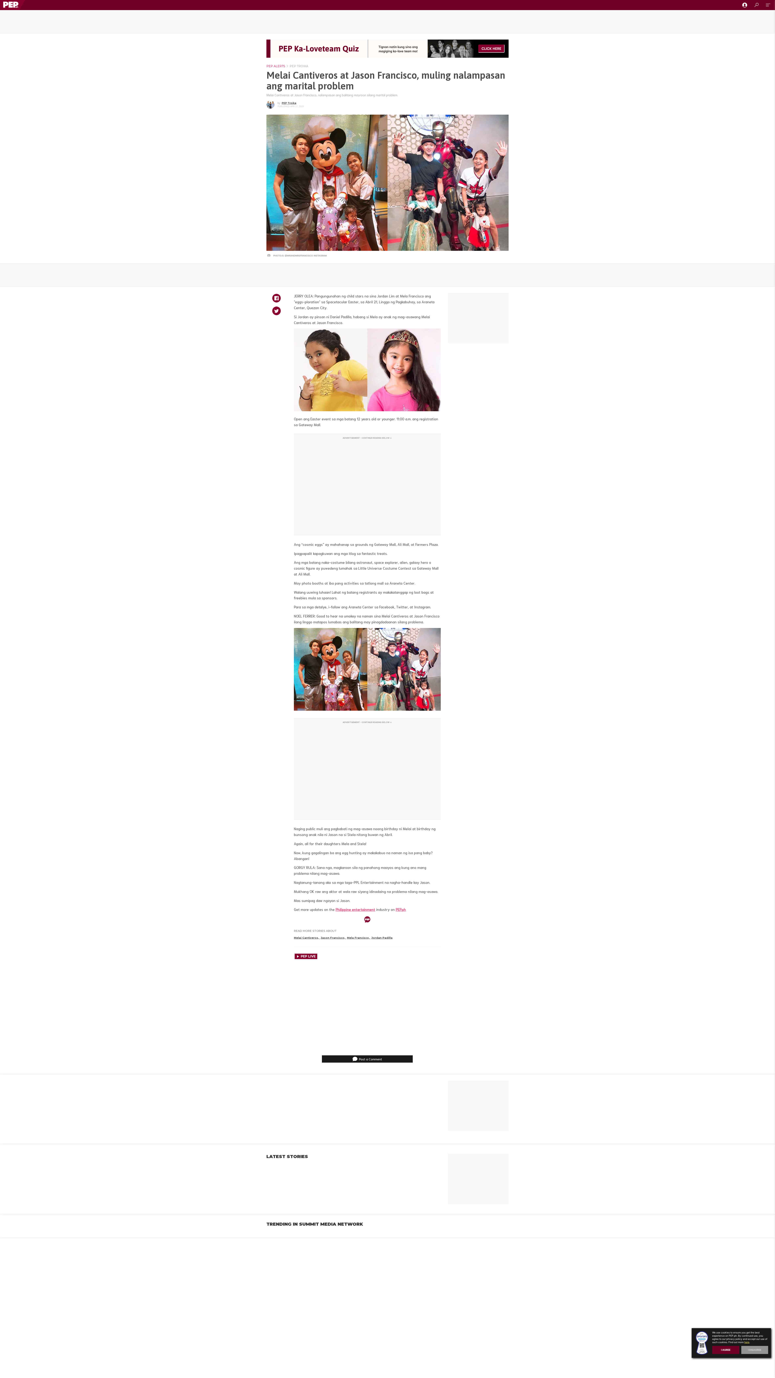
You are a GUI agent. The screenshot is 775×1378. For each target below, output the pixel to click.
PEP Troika (298, 66)
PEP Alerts (275, 66)
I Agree (725, 1349)
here (746, 1342)
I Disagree (754, 1349)
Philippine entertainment (355, 909)
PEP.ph (401, 909)
